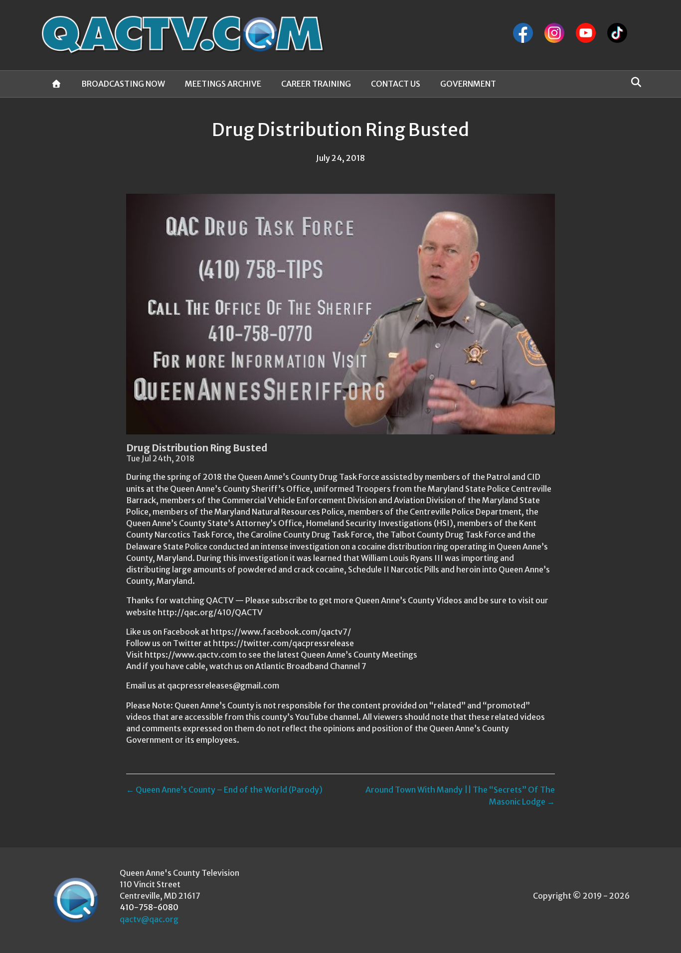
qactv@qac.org (149, 919)
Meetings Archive (223, 84)
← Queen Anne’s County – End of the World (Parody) (224, 790)
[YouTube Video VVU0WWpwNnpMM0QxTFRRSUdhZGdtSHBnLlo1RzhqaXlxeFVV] (340, 314)
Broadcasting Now (123, 84)
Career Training (316, 84)
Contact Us (395, 84)
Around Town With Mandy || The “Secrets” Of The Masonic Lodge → (460, 795)
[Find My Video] (633, 82)
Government (468, 84)
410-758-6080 (149, 907)
